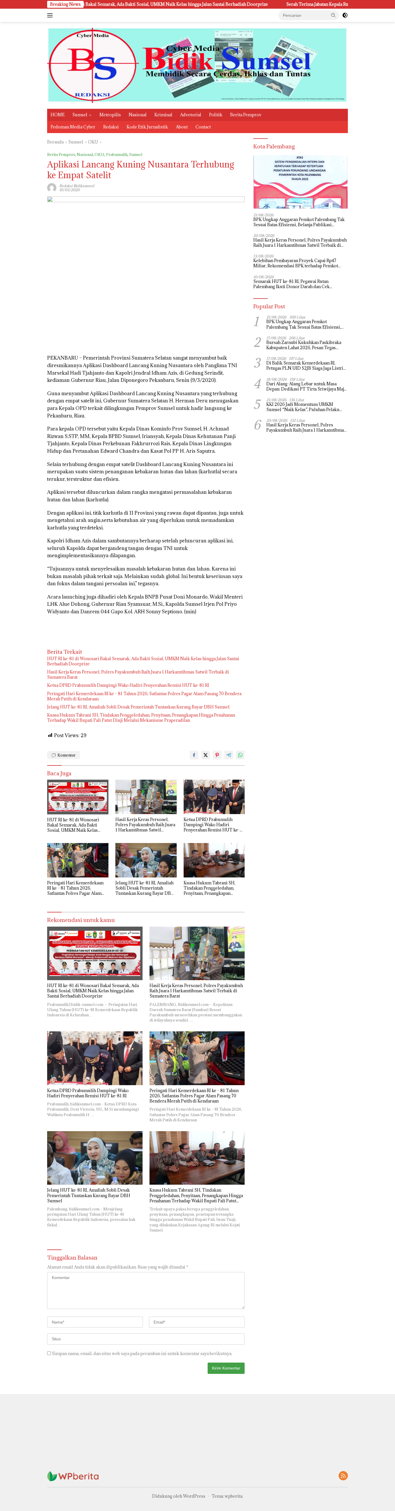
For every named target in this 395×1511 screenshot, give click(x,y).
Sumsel (79, 114)
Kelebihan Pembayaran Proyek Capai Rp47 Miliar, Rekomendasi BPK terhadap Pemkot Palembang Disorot (295, 263)
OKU (99, 154)
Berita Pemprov (245, 114)
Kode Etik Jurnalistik (147, 127)
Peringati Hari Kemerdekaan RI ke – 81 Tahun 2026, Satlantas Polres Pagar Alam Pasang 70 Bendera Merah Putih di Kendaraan (144, 696)
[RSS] (343, 1476)
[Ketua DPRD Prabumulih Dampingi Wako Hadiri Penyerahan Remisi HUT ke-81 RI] (214, 797)
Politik (215, 114)
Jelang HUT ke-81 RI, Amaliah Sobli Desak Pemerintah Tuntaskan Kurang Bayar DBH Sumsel (138, 707)
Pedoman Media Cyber (73, 127)
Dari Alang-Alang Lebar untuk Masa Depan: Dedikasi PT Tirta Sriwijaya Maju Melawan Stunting (306, 386)
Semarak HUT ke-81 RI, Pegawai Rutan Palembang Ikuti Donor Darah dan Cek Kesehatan (291, 284)
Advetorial (190, 114)
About (182, 127)
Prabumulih (117, 154)
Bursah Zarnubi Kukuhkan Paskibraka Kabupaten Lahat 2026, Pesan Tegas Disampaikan (303, 345)
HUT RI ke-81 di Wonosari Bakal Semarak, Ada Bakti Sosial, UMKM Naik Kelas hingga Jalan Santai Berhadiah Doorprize (143, 661)
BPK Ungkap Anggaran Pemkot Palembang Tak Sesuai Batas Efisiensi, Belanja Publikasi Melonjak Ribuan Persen (299, 222)
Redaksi (111, 127)
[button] (333, 15)
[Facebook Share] (194, 755)
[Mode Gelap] (345, 15)
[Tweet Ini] (205, 755)
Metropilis (110, 114)
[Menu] (51, 15)
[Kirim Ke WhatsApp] (240, 755)
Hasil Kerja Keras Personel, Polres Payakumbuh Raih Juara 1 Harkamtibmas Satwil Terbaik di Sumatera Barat (138, 674)
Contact (203, 127)
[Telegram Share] (228, 755)
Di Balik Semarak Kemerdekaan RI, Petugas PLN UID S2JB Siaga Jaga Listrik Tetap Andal (306, 365)
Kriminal (163, 114)
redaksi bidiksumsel (76, 185)
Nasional (138, 114)
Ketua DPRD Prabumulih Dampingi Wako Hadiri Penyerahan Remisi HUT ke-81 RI (128, 685)
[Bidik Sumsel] (197, 65)
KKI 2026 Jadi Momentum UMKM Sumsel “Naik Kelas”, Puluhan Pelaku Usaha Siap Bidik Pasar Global (302, 407)
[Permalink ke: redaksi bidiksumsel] (51, 187)
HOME (57, 114)
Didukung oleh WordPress (178, 1496)
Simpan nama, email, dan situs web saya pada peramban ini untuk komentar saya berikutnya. (142, 1353)
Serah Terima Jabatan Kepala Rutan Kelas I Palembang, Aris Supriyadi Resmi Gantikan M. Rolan (297, 4)
